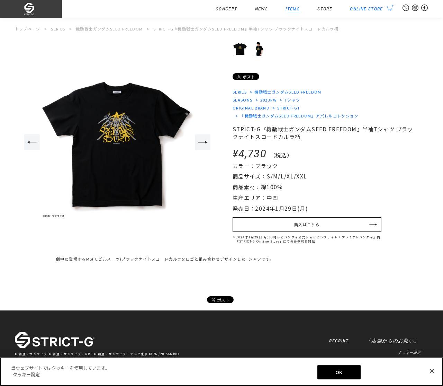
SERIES (240, 92)
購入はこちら (307, 224)
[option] (117, 142)
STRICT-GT (288, 108)
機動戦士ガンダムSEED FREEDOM (287, 92)
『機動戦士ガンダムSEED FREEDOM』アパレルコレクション (299, 116)
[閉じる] (432, 370)
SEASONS (243, 100)
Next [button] (202, 142)
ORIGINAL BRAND (251, 108)
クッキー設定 (409, 352)
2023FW (268, 100)
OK (338, 372)
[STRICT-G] (38, 9)
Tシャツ (292, 100)
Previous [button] (32, 142)
